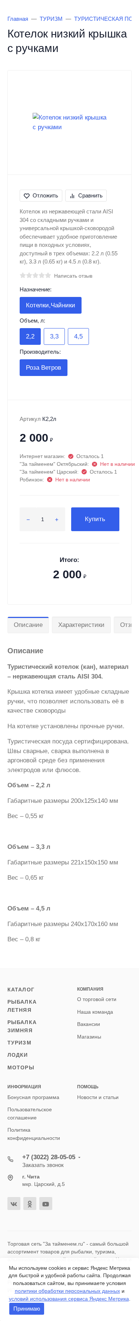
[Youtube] (45, 1203)
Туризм (19, 1043)
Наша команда (95, 1012)
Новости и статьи (98, 1097)
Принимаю (26, 1308)
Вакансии (88, 1024)
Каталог (20, 990)
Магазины (89, 1037)
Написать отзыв (73, 276)
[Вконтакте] (13, 1203)
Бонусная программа (33, 1097)
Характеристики (81, 624)
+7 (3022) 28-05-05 (48, 1157)
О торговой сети (96, 999)
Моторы (20, 1067)
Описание (28, 624)
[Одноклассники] (29, 1203)
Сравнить (90, 195)
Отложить (45, 195)
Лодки (17, 1055)
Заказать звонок (43, 1165)
